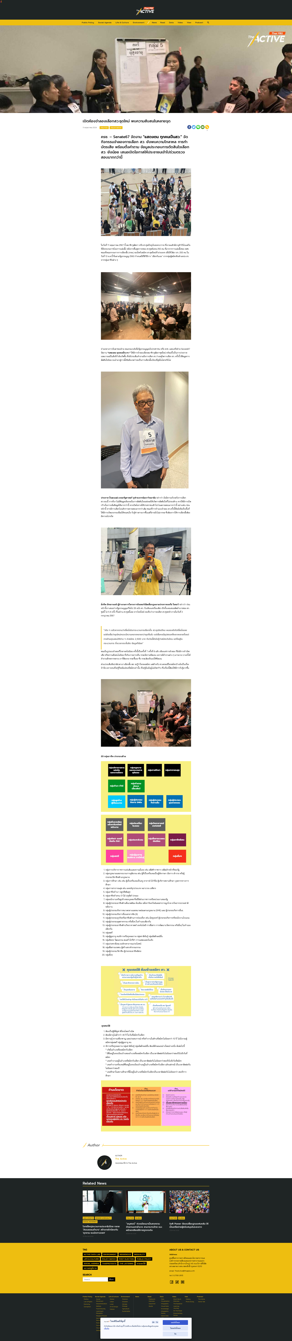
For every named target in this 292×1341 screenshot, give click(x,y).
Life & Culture (122, 22)
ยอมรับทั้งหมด (175, 1322)
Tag (85, 1249)
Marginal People (101, 1316)
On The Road (177, 1311)
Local (111, 1304)
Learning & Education (99, 1312)
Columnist (152, 1303)
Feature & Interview (152, 1300)
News (154, 22)
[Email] (203, 128)
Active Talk (201, 1301)
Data (171, 22)
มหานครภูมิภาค (90, 1268)
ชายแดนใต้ (141, 1263)
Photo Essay (190, 1301)
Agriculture (125, 1309)
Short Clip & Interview (177, 1300)
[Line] (198, 128)
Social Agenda (104, 22)
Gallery (188, 1299)
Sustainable (126, 1311)
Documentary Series (177, 1314)
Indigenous (125, 1254)
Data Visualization (165, 1300)
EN (153, 1322)
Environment (138, 22)
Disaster (125, 1301)
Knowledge (165, 1309)
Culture (173, 1218)
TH (157, 1322)
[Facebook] (189, 128)
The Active (121, 1158)
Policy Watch (116, 127)
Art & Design (114, 1306)
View (189, 22)
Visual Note (165, 1306)
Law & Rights (88, 1218)
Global (138, 1218)
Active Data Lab (92, 1254)
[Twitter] (194, 128)
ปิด (175, 1334)
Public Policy (88, 22)
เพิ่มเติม (106, 1328)
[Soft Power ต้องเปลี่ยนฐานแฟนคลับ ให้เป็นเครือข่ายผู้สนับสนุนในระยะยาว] (189, 1203)
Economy (87, 1304)
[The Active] (145, 11)
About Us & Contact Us (184, 1249)
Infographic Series (164, 1312)
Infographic (164, 1303)
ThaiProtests (109, 1263)
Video (180, 22)
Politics (104, 127)
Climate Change (124, 1305)
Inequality (139, 1254)
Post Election (126, 1259)
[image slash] (148, 22)
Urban (112, 1301)
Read (162, 22)
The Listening (126, 1263)
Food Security (100, 1309)
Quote (151, 1306)
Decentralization (101, 1303)
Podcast (199, 22)
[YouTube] (182, 1282)
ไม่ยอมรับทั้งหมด (175, 1328)
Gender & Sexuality (103, 1218)
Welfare (98, 1306)
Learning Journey (176, 1307)
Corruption (87, 1306)
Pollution (125, 1299)
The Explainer (177, 1303)
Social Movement (90, 1222)
